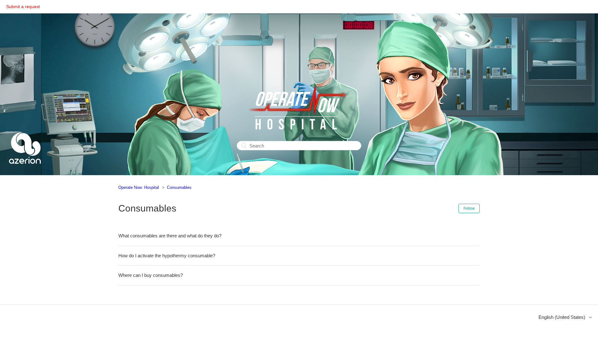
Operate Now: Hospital (138, 187)
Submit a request (23, 6)
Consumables (179, 187)
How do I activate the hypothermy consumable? (166, 255)
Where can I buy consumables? (150, 275)
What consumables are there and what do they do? (169, 235)
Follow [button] (469, 208)
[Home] (25, 171)
